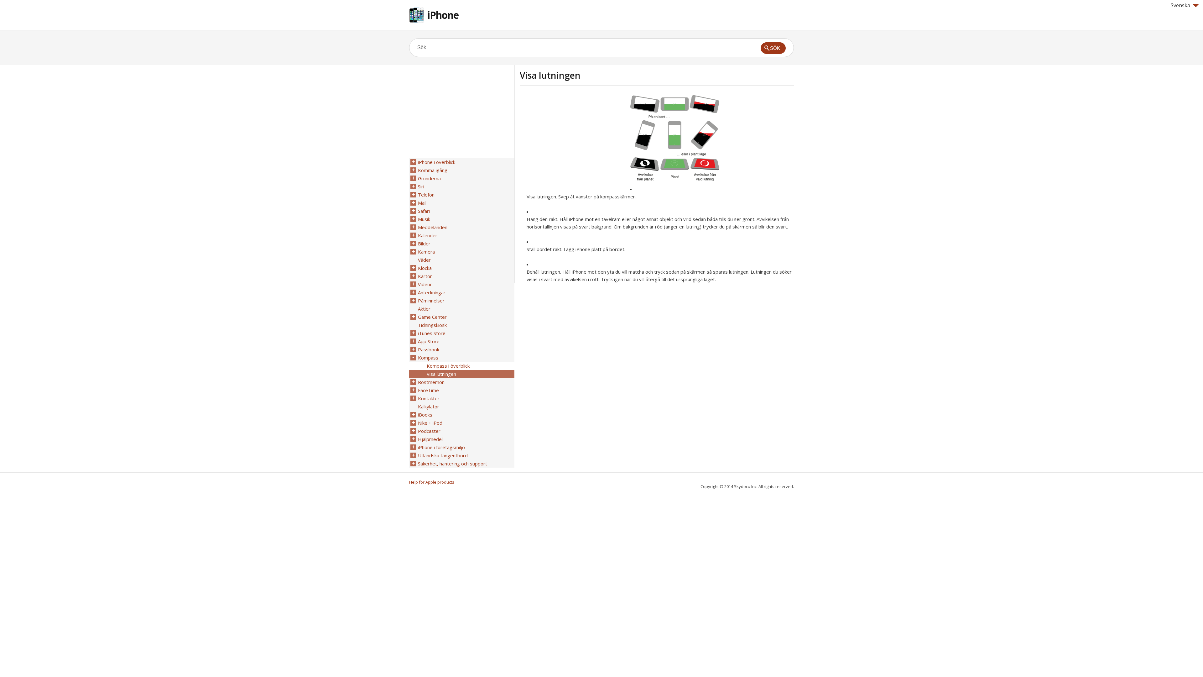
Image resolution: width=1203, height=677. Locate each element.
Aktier (424, 309)
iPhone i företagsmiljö (441, 447)
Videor (425, 284)
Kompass (428, 357)
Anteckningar (431, 292)
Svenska (1180, 5)
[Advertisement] (572, 139)
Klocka (425, 268)
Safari (424, 211)
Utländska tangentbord (443, 455)
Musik (424, 219)
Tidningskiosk (432, 325)
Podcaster (429, 431)
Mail (422, 203)
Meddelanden (432, 227)
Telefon (426, 195)
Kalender (427, 235)
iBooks (425, 415)
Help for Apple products (431, 482)
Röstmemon (431, 382)
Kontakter (429, 398)
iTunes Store (431, 333)
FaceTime (428, 390)
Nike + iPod (430, 423)
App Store (429, 341)
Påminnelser (431, 300)
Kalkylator (428, 406)
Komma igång (432, 170)
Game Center (432, 317)
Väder (424, 260)
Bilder (424, 243)
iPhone (443, 15)
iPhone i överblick (436, 162)
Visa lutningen (441, 374)
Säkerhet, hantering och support (452, 463)
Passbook (428, 349)
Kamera (426, 252)
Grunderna (429, 178)
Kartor (425, 276)
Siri (421, 186)
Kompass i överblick (448, 366)
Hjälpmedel (430, 439)
